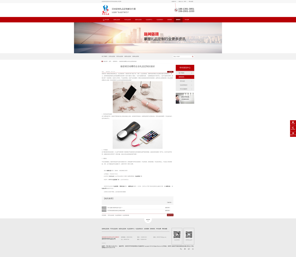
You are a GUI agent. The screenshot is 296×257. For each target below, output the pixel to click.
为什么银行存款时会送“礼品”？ (114, 207)
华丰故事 (187, 19)
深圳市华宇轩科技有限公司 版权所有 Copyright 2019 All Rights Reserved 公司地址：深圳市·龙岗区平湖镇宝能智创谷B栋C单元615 (158, 246)
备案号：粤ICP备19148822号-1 (110, 246)
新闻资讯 (178, 19)
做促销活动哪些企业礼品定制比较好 (128, 61)
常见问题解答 (183, 89)
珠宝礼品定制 (119, 56)
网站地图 (191, 1)
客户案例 (181, 73)
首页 (110, 61)
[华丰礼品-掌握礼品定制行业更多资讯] (148, 52)
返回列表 (170, 71)
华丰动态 (182, 81)
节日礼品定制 (127, 19)
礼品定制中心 (149, 19)
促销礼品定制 (116, 19)
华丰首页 (107, 19)
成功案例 (169, 19)
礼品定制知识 (118, 215)
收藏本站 (174, 1)
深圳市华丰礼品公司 (110, 238)
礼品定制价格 (126, 215)
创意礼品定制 (138, 19)
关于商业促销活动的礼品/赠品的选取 (116, 210)
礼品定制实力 (160, 19)
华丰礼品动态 (111, 215)
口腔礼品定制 (112, 56)
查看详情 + (167, 207)
